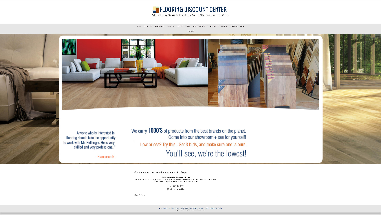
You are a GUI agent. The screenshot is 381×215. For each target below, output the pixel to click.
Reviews (224, 26)
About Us (148, 26)
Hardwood (159, 26)
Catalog (234, 26)
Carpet (180, 26)
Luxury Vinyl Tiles (199, 26)
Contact (190, 31)
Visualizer (214, 26)
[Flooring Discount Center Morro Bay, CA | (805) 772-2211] (190, 11)
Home (139, 26)
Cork (188, 26)
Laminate (170, 26)
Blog (242, 26)
